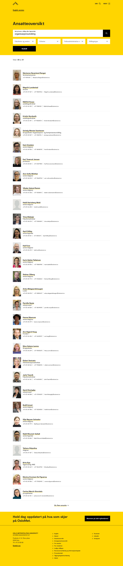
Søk (96, 3)
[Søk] (100, 4)
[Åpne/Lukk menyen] (109, 3)
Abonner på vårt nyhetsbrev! (97, 518)
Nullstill (24, 49)
